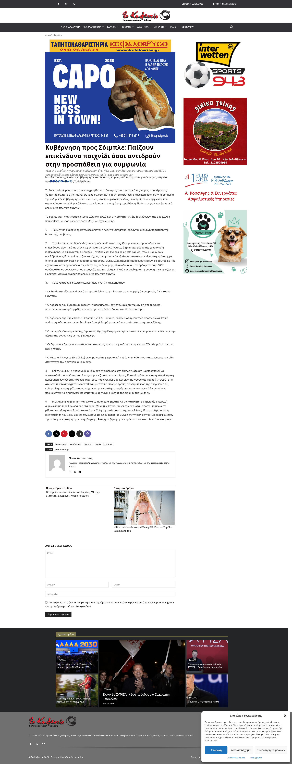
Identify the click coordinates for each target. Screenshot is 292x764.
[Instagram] (66, 4)
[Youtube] (80, 471)
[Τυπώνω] (79, 433)
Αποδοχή (216, 750)
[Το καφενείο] (146, 15)
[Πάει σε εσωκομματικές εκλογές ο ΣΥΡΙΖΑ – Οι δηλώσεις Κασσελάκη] (207, 656)
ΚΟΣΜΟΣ (193, 698)
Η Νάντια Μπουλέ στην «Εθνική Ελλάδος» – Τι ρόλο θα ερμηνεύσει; (143, 529)
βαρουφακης (61, 444)
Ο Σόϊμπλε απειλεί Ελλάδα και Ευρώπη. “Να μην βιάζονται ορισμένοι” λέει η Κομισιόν (73, 494)
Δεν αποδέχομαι (241, 750)
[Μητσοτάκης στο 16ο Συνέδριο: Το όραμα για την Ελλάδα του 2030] (77, 656)
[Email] (72, 433)
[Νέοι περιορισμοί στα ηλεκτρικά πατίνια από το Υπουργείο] (77, 690)
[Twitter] (37, 744)
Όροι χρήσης (256, 757)
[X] (74, 4)
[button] (285, 715)
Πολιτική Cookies (236, 757)
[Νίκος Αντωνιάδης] (57, 464)
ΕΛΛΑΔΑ (58, 35)
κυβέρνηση (75, 444)
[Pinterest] (64, 433)
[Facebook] (59, 4)
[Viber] (87, 433)
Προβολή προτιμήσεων (271, 750)
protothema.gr (62, 449)
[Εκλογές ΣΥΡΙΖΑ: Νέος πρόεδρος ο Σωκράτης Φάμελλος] (142, 673)
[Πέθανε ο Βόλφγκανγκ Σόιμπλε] (207, 690)
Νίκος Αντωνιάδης (61, 181)
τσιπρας (108, 444)
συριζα (98, 444)
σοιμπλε (88, 444)
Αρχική (48, 35)
